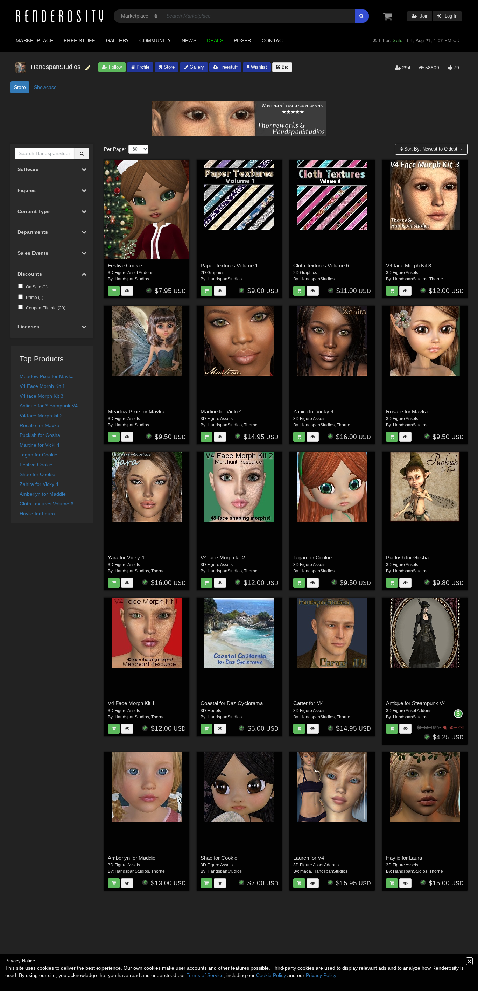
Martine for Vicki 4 (39, 445)
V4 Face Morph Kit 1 (42, 386)
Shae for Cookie (37, 474)
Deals (215, 40)
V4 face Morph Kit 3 (41, 396)
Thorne (436, 279)
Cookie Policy (271, 975)
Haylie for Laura (37, 513)
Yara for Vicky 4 (126, 557)
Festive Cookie (36, 464)
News (189, 40)
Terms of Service (205, 975)
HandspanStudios (132, 279)
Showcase (45, 87)
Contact (274, 40)
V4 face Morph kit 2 (41, 415)
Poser (242, 40)
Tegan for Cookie (38, 455)
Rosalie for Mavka (39, 425)
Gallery (117, 40)
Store (168, 67)
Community (155, 40)
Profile (142, 67)
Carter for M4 (308, 703)
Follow (114, 67)
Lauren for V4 (308, 858)
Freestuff (228, 67)
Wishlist (258, 67)
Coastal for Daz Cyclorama (232, 703)
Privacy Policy (321, 975)
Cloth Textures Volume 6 (46, 504)
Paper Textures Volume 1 (229, 265)
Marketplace (34, 40)
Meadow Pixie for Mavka (47, 376)
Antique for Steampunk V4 (49, 406)
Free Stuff (80, 40)
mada (305, 871)
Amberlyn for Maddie (43, 494)
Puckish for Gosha (40, 435)
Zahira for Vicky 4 (39, 484)
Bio (284, 67)
